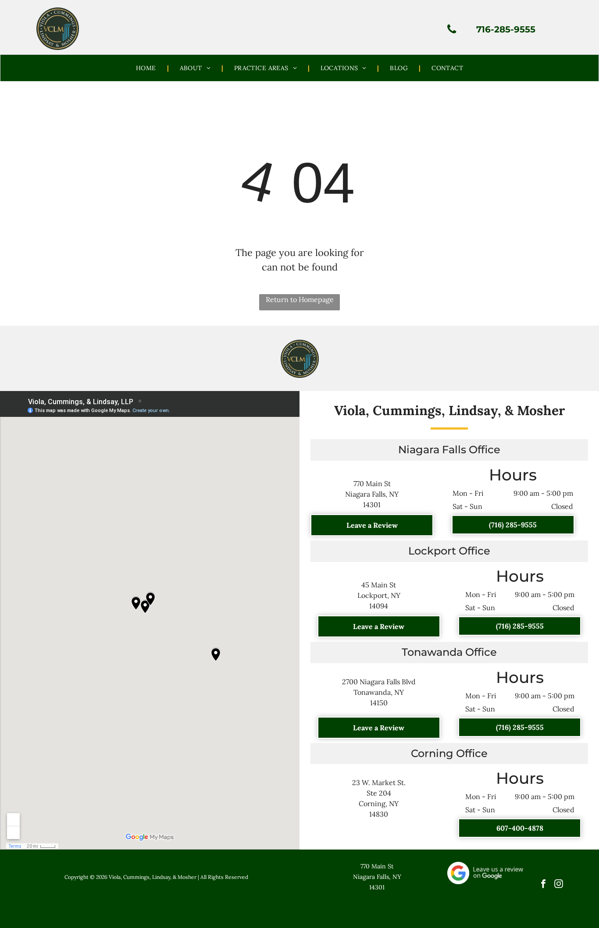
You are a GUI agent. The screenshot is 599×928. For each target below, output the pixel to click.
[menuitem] (147, 68)
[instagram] (558, 884)
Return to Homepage (300, 299)
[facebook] (543, 884)
